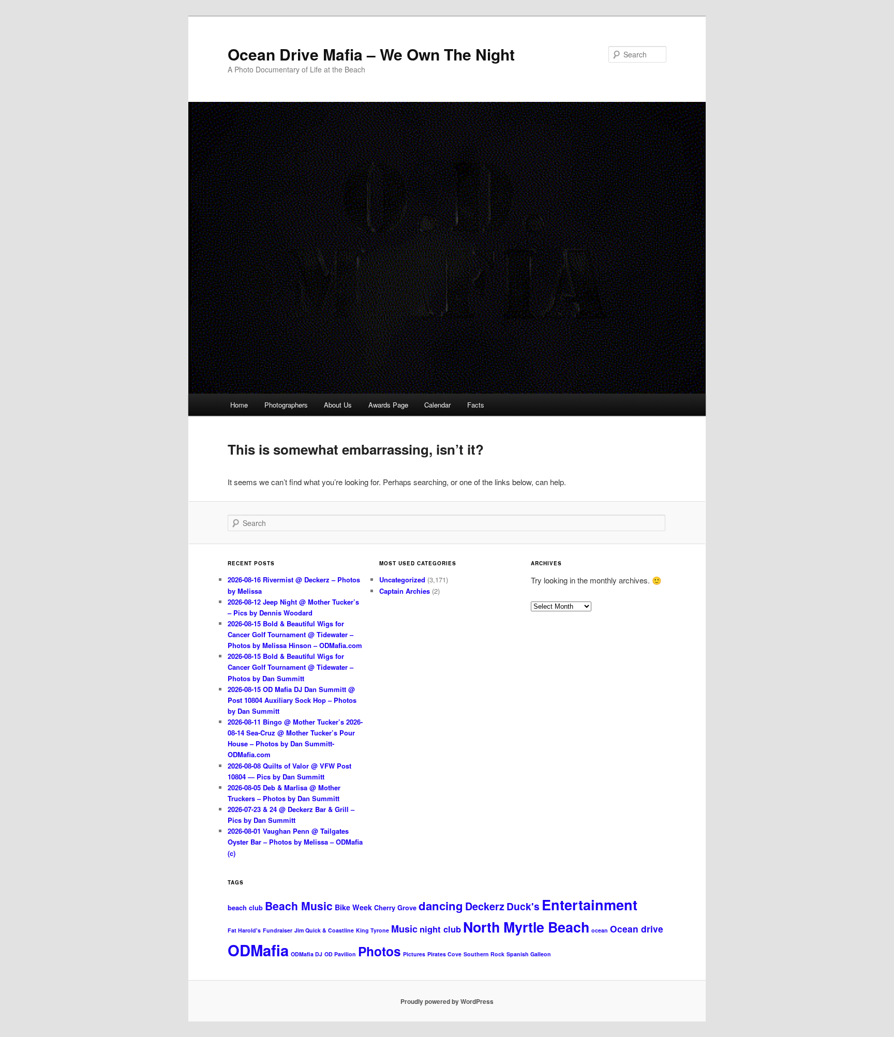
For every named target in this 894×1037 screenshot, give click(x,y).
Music (404, 929)
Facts (475, 405)
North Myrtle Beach (526, 927)
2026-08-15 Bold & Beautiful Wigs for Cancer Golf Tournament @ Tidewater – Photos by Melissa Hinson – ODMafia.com (295, 634)
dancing (441, 905)
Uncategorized (402, 579)
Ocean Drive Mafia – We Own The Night (371, 54)
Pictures (414, 954)
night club (440, 929)
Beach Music (299, 905)
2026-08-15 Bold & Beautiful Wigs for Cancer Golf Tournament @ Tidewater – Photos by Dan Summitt (290, 667)
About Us (338, 405)
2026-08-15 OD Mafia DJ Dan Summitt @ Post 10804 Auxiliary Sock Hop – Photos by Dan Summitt (292, 700)
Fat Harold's (244, 930)
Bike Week (353, 907)
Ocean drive (636, 928)
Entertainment (589, 904)
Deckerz (484, 906)
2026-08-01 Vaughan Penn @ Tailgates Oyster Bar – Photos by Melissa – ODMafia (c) (295, 842)
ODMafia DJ (306, 954)
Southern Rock (484, 954)
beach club (245, 907)
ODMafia (258, 950)
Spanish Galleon (528, 954)
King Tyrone (372, 930)
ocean (599, 930)
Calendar (437, 405)
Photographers (286, 405)
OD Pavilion (340, 954)
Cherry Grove (395, 907)
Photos (379, 951)
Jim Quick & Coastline (324, 930)
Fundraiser (277, 930)
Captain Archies (404, 591)
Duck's (523, 906)
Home (239, 405)
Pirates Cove (444, 954)
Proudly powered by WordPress (447, 1001)
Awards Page (388, 405)
